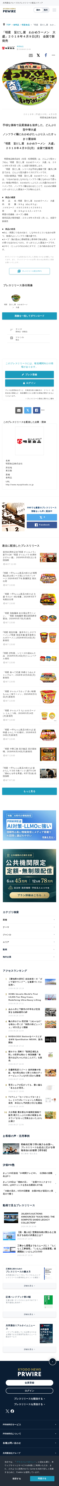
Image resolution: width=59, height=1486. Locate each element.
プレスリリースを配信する (28, 1398)
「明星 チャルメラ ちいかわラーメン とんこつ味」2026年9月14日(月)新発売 (19, 713)
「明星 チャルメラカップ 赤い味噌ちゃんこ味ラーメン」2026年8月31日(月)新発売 (20, 694)
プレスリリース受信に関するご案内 (40, 398)
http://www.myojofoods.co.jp (20, 484)
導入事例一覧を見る (29, 1154)
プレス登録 (30, 374)
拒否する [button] (17, 1478)
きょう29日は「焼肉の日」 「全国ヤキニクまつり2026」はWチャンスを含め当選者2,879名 (27, 1183)
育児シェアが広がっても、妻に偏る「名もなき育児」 (25, 1086)
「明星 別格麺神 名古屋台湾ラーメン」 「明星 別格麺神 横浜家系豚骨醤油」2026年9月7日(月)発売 (20, 616)
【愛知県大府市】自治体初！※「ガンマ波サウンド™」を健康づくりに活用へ (25, 982)
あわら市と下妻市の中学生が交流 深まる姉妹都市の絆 (24, 1010)
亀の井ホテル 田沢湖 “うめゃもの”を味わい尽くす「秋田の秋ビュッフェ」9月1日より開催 (25, 1024)
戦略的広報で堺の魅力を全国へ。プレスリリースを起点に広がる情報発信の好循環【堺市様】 (38, 1147)
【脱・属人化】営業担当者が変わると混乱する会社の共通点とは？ (36, 1233)
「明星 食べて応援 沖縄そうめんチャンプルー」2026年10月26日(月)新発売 (19, 675)
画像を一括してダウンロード (29, 316)
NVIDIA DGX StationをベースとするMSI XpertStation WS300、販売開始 (25, 1039)
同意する (42, 1478)
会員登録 (29, 1382)
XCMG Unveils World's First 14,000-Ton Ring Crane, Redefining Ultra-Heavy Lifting (24, 997)
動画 (5, 949)
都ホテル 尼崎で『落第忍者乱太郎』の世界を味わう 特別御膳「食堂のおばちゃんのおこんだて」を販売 (25, 1056)
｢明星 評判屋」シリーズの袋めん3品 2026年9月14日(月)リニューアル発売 (19, 656)
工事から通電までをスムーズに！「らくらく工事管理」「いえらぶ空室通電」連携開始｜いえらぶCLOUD (36, 1248)
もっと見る (29, 791)
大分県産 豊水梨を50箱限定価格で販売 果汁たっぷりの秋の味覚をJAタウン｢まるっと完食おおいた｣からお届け (25, 1116)
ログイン (30, 383)
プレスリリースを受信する (28, 1404)
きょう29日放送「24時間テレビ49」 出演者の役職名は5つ (27, 1174)
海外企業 (7, 957)
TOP (8, 25)
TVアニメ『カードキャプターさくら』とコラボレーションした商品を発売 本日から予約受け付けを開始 (25, 1100)
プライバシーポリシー (26, 1462)
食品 (17, 340)
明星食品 (26, 25)
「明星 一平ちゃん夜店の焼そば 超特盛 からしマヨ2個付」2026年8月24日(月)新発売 (19, 732)
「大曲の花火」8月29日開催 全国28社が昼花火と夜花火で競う (28, 1192)
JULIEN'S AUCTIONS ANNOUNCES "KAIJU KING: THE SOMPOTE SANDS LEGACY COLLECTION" (38, 1218)
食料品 (16, 25)
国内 (38, 10)
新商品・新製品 (21, 331)
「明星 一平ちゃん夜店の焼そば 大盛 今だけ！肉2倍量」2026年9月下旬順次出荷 (19, 597)
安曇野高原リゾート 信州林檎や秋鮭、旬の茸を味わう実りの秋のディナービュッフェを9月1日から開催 (25, 1073)
